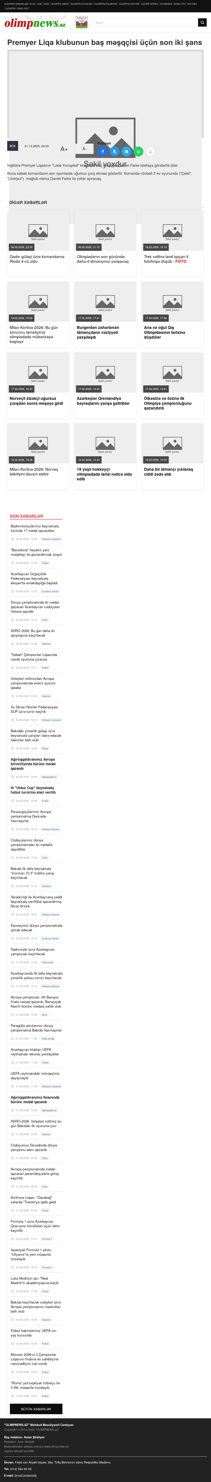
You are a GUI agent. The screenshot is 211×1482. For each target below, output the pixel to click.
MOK (46, 3)
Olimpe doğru (149, 3)
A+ (64, 148)
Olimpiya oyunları (81, 3)
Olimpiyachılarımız (105, 3)
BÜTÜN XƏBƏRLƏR (36, 1409)
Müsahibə (166, 3)
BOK (32, 3)
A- (84, 148)
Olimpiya (10, 8)
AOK (39, 3)
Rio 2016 (192, 3)
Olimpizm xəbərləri (16, 3)
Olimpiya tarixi (59, 3)
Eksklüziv (180, 3)
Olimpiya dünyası (129, 3)
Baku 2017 (23, 8)
